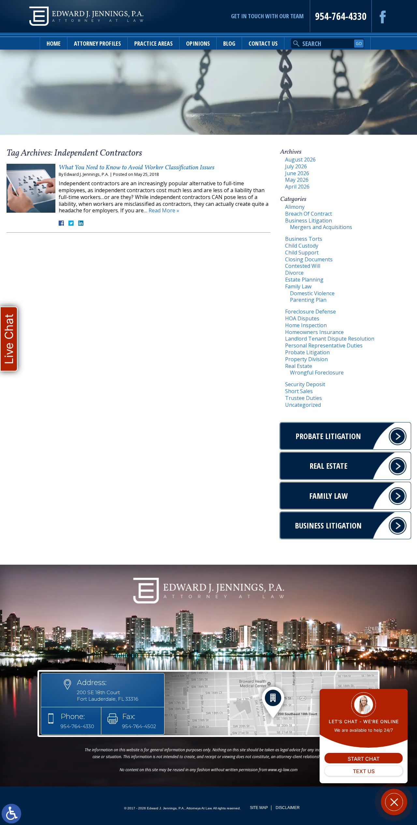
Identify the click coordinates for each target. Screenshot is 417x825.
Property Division (306, 359)
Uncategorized (303, 404)
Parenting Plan (308, 299)
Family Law (298, 286)
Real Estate (298, 366)
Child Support (302, 252)
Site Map (259, 807)
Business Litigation (308, 220)
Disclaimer (288, 807)
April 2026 (297, 186)
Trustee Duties (303, 398)
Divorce (294, 272)
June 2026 (297, 173)
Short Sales (299, 391)
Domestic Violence (312, 293)
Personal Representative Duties (324, 345)
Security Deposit (305, 384)
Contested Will (302, 265)
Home (54, 43)
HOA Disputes (302, 318)
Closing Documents (309, 259)
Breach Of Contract (308, 213)
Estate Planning (304, 279)
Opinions (198, 43)
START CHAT (364, 759)
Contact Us (263, 43)
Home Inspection (306, 325)
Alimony (295, 206)
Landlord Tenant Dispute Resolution (329, 338)
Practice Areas (153, 43)
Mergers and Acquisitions (321, 227)
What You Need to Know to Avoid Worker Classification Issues (136, 167)
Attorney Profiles (97, 43)
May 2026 (297, 179)
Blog (229, 43)
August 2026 (300, 159)
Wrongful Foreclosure (317, 372)
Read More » (164, 210)
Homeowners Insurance (314, 332)
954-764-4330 (341, 16)
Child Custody (301, 245)
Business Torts (303, 238)
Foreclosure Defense (310, 311)
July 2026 (296, 166)
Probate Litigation (307, 352)
